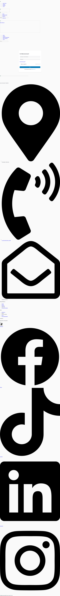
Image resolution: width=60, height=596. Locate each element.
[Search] (0, 16)
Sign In (30, 67)
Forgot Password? (22, 61)
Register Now (33, 69)
